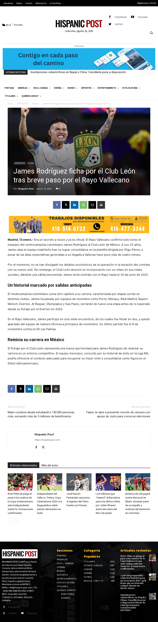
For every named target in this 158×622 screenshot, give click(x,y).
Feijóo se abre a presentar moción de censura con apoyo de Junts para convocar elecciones (118, 414)
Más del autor (50, 465)
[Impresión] (101, 205)
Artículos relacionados (23, 465)
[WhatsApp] (83, 205)
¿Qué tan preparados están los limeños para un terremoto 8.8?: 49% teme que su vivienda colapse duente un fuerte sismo (133, 582)
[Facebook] (110, 17)
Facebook (121, 16)
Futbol (35, 103)
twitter (119, 24)
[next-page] (16, 520)
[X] (66, 205)
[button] (151, 33)
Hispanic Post (26, 188)
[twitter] (110, 24)
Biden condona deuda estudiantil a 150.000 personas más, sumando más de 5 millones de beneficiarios (41, 414)
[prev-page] (10, 520)
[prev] (145, 72)
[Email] (92, 205)
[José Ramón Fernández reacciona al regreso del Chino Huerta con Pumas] (79, 482)
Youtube (143, 16)
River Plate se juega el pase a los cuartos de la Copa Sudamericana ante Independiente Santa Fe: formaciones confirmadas (132, 562)
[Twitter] (4, 613)
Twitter (12, 613)
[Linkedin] (74, 205)
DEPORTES (22, 103)
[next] (151, 72)
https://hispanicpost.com (47, 439)
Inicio (10, 103)
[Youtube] (132, 17)
